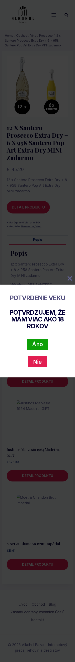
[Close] (70, 278)
